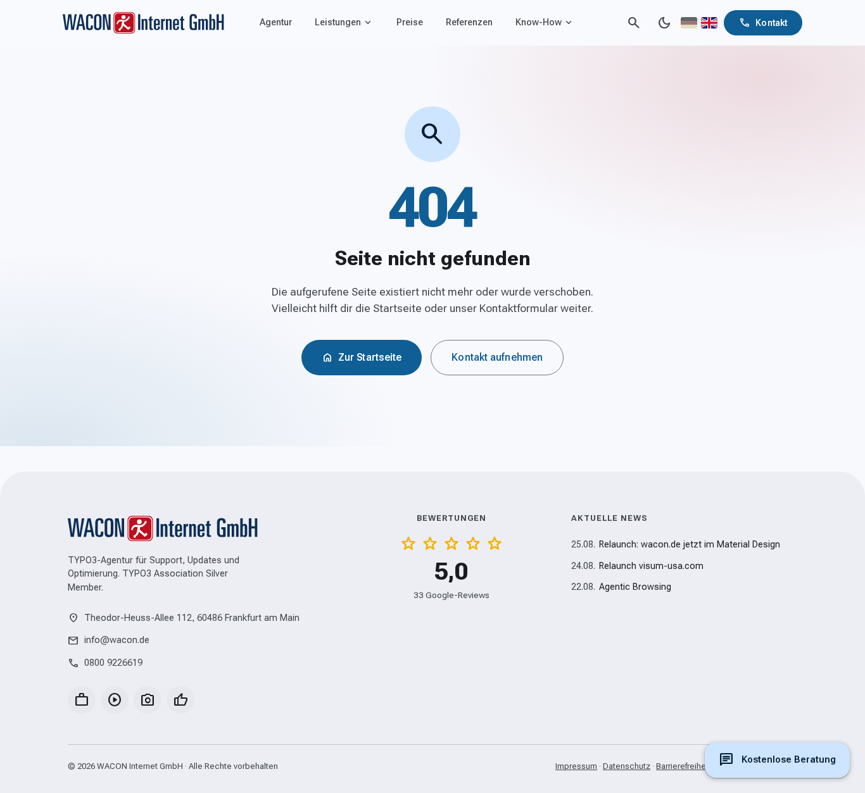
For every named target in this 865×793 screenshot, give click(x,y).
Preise (409, 22)
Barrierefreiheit (683, 766)
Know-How (544, 23)
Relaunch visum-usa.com (637, 566)
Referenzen (469, 22)
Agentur (276, 22)
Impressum (576, 766)
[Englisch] (709, 22)
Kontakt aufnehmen (497, 357)
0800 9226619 (105, 663)
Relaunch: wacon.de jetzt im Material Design (675, 544)
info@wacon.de (108, 640)
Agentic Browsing (621, 587)
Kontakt (763, 23)
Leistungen (344, 23)
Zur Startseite (361, 358)
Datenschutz (626, 766)
